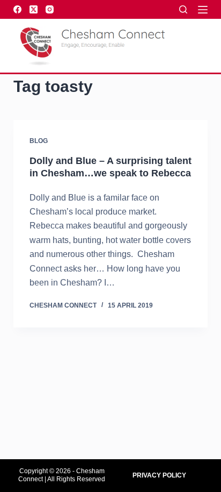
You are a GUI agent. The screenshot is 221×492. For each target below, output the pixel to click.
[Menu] (203, 10)
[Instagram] (50, 9)
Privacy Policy (159, 475)
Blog (39, 141)
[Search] (183, 9)
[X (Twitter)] (34, 9)
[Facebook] (17, 9)
